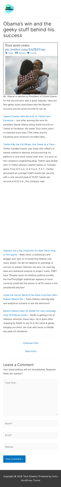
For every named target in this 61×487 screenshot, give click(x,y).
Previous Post (30, 343)
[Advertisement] (30, 217)
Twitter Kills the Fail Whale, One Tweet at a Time (28, 144)
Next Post (30, 351)
